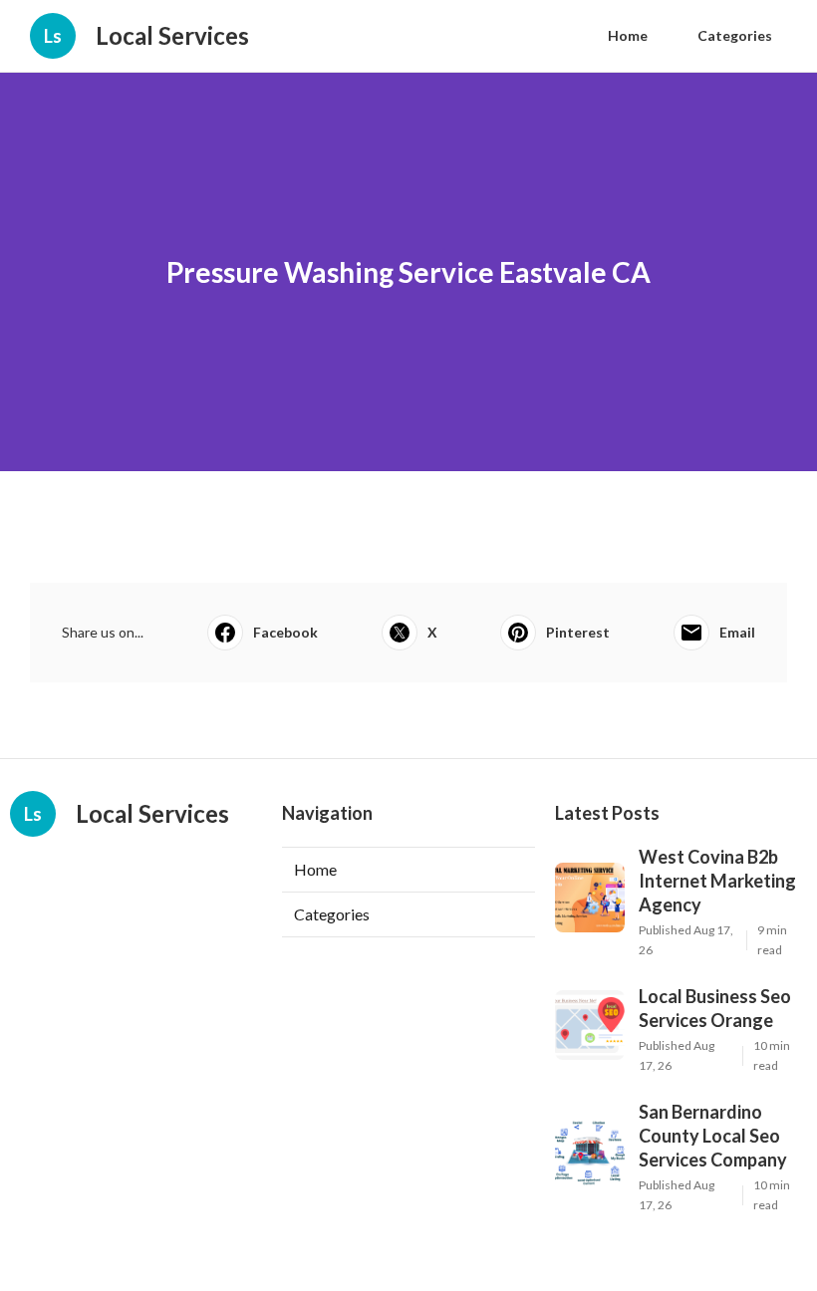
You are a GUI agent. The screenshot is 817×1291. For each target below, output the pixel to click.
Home (628, 35)
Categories (734, 35)
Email (737, 632)
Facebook (285, 632)
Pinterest (578, 632)
